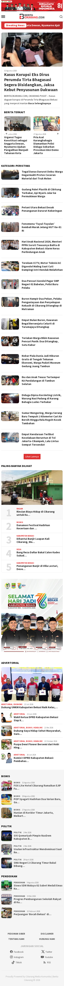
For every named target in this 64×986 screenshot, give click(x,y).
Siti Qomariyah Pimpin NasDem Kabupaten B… (32, 837)
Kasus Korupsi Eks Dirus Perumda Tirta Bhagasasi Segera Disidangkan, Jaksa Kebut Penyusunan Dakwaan (31, 82)
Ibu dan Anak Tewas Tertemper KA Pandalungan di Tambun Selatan (41, 380)
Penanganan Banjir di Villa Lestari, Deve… (37, 567)
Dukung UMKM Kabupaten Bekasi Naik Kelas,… (29, 707)
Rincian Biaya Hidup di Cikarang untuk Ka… (36, 513)
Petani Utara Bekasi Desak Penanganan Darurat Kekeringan (42, 209)
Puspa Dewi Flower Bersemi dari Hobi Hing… (36, 746)
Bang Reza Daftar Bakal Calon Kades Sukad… (38, 554)
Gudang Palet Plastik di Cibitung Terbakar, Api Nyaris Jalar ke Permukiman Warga (41, 193)
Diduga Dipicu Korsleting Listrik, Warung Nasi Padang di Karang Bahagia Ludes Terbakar (41, 398)
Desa (19, 549)
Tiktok (19, 962)
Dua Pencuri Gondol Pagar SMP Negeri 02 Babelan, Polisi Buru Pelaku (40, 284)
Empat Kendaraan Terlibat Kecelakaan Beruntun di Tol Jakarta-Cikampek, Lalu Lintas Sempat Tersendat (40, 439)
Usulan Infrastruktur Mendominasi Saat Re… (38, 851)
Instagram (19, 957)
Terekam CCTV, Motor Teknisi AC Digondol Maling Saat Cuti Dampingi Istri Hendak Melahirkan (42, 266)
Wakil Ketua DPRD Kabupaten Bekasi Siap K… (36, 719)
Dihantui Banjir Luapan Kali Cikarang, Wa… (33, 540)
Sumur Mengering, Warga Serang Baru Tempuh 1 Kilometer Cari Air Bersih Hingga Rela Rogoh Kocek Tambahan (42, 418)
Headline (37, 727)
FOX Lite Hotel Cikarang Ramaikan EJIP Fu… (37, 787)
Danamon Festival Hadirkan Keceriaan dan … (33, 527)
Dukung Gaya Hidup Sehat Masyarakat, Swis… (37, 732)
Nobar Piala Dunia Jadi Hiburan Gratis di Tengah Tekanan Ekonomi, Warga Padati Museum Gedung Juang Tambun (41, 361)
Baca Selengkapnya (39, 103)
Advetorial (7, 704)
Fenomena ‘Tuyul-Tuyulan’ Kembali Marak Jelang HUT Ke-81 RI (42, 227)
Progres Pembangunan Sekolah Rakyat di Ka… (37, 901)
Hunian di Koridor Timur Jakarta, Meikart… (34, 814)
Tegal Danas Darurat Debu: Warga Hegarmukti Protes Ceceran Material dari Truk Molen (42, 175)
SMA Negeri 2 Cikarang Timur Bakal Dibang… (35, 864)
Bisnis (20, 522)
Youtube (49, 957)
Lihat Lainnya (32, 456)
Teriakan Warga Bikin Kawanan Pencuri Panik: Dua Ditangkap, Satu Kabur (40, 341)
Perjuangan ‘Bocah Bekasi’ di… (32, 914)
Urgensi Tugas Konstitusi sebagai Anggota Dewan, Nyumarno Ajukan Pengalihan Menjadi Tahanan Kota (16, 145)
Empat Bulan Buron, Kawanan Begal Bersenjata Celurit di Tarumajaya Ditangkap (40, 323)
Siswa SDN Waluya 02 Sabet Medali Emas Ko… (38, 887)
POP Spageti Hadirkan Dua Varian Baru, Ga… (37, 801)
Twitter (49, 951)
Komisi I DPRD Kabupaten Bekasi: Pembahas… (34, 759)
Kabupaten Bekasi (25, 536)
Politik (18, 832)
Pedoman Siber (16, 933)
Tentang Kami (16, 939)
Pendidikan (19, 882)
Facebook (18, 951)
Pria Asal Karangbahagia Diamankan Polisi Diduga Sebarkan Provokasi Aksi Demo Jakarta (46, 145)
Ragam (20, 508)
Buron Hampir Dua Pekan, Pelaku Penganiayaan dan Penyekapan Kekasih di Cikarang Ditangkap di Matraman (42, 304)
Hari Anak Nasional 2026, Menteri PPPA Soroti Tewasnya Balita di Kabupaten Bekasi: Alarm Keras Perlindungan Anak (42, 247)
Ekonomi (18, 704)
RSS (49, 962)
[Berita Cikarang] (32, 16)
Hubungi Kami (47, 939)
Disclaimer (47, 933)
